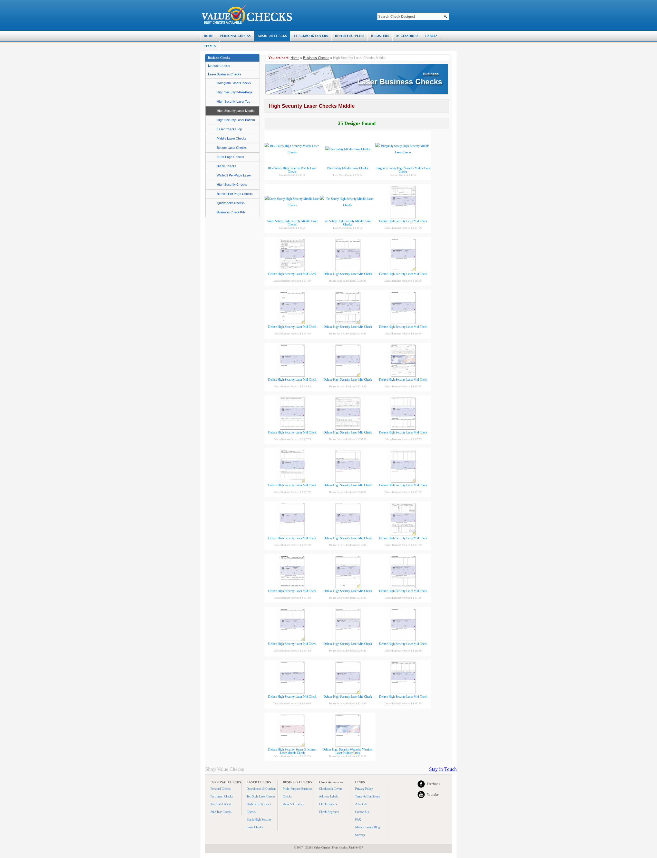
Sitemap (360, 835)
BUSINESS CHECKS (272, 36)
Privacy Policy (364, 789)
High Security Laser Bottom (236, 120)
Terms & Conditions (367, 796)
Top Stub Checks (220, 804)
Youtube (433, 794)
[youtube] (421, 795)
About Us (361, 804)
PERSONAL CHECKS (235, 36)
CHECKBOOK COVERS (311, 36)
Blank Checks (226, 166)
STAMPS (210, 46)
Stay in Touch (443, 769)
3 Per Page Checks (230, 157)
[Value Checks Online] (247, 14)
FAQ (358, 819)
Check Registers (329, 812)
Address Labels (328, 796)
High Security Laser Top (233, 101)
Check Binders (328, 804)
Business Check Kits (231, 212)
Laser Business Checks (224, 74)
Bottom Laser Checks (232, 148)
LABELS (431, 36)
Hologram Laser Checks (234, 83)
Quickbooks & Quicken (261, 789)
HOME (208, 36)
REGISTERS (380, 36)
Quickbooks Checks (231, 203)
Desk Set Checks (293, 804)
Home (295, 58)
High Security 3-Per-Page (235, 92)
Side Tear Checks (220, 812)
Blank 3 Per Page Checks (235, 194)
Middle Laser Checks (231, 138)
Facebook (433, 784)
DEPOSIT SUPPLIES (349, 36)
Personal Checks (220, 789)
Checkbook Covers (330, 789)
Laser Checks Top (229, 129)
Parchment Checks (221, 796)
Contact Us (362, 812)
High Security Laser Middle (236, 111)
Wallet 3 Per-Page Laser (234, 175)
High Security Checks (232, 184)
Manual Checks (219, 66)
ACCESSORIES (407, 36)
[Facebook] (421, 784)
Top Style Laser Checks (261, 796)
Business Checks (316, 58)
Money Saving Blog (367, 827)
